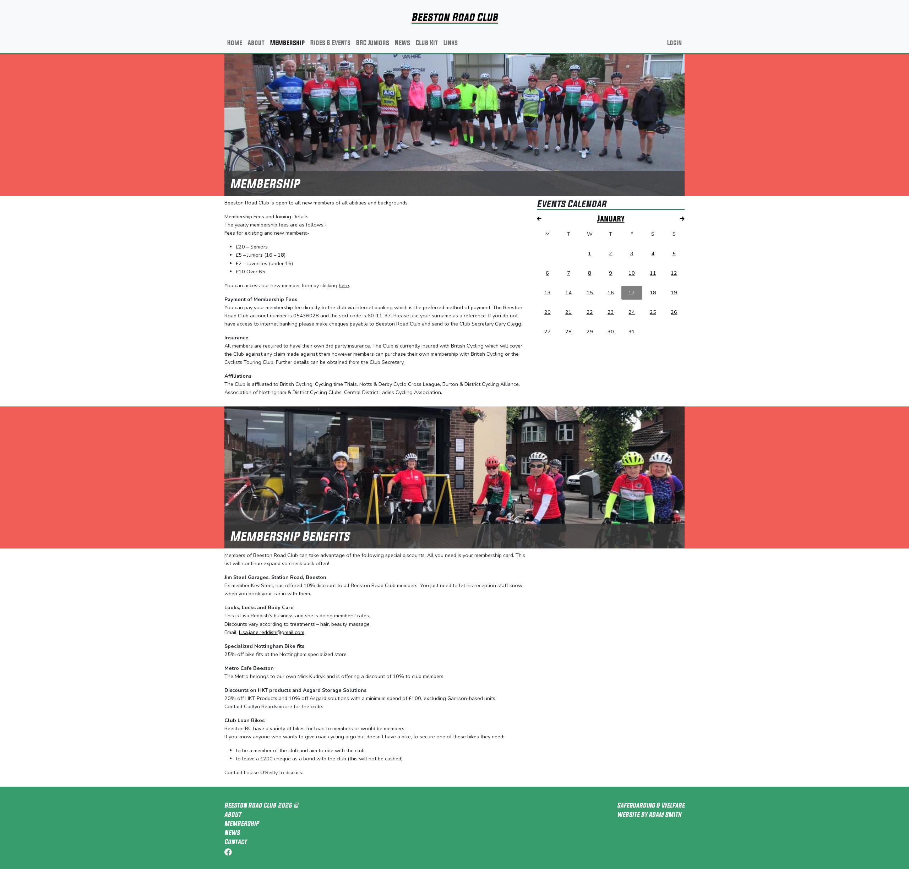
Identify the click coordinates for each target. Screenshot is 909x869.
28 (568, 331)
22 (590, 312)
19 (674, 292)
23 (611, 312)
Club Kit (427, 42)
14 (568, 292)
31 (631, 331)
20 (547, 312)
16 (611, 292)
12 (674, 273)
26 (674, 312)
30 (611, 331)
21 (568, 312)
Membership (287, 42)
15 (590, 292)
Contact (235, 841)
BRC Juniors (372, 42)
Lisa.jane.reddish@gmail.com (271, 632)
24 (631, 312)
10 (631, 273)
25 (653, 312)
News (402, 42)
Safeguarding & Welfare (651, 805)
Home (234, 42)
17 (631, 292)
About (256, 42)
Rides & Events (330, 42)
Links (450, 42)
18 (653, 292)
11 (653, 273)
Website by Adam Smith (649, 814)
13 (547, 292)
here (344, 285)
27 (547, 331)
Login (674, 42)
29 (590, 331)
